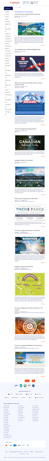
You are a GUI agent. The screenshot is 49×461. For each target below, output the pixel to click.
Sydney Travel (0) (8, 86)
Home (6, 451)
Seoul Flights (6, 424)
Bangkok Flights (6, 407)
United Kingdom (20, 394)
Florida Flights (6, 420)
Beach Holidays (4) (8, 30)
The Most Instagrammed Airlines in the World (27, 230)
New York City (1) (8, 67)
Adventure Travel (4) (7, 13)
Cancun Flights (6, 412)
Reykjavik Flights (35, 420)
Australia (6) (7, 21)
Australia (11, 394)
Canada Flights (6, 410)
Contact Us (26, 451)
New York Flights (35, 412)
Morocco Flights (35, 405)
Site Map (31, 451)
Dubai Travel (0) (8, 41)
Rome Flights (6, 422)
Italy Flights (20, 414)
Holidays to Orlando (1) (7, 59)
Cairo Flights (6, 409)
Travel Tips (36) (8, 109)
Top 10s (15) (7, 92)
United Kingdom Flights (8, 435)
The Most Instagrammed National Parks (25, 129)
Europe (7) (7, 43)
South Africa (39, 394)
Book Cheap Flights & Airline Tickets (15, 451)
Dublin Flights (6, 417)
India (31, 397)
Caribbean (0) (7, 33)
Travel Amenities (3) (8, 96)
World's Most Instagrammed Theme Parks (26, 198)
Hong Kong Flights (21, 407)
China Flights (6, 415)
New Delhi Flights (35, 410)
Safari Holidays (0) (8, 76)
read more (43, 45)
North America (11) (8, 72)
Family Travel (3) (8, 46)
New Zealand (29, 394)
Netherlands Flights (35, 409)
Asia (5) (6, 19)
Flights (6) (7, 48)
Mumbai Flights (35, 407)
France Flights (20, 405)
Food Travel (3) (8, 51)
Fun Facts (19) (7, 55)
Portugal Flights (35, 419)
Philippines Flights (35, 417)
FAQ (28, 454)
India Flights (20, 410)
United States (16, 397)
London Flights (20, 415)
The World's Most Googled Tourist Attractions (27, 14)
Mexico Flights (20, 420)
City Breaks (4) (8, 36)
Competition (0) (8, 38)
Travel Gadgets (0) (8, 101)
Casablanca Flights (7, 414)
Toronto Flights (6, 430)
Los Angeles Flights (21, 417)
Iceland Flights (20, 409)
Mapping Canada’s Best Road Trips (24, 266)
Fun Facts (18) (7, 53)
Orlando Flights (35, 414)
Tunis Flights (6, 432)
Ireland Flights (20, 412)
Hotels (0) (7, 63)
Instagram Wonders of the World (24, 160)
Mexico (7, 397)
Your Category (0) (8, 113)
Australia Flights (6, 405)
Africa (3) (7, 16)
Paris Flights (34, 415)
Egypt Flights (6, 419)
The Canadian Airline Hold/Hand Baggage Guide (27, 49)
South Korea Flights (7, 425)
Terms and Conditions (39, 451)
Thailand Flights (6, 429)
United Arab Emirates (40, 397)
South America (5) (8, 81)
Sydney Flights (6, 427)
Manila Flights (20, 419)
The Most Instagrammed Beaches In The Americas (28, 345)
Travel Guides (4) (7, 106)
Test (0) (6, 90)
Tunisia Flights (6, 434)
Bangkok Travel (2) (8, 25)
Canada (24, 397)
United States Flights (7, 437)
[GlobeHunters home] (14, 3)
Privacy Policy (22, 454)
